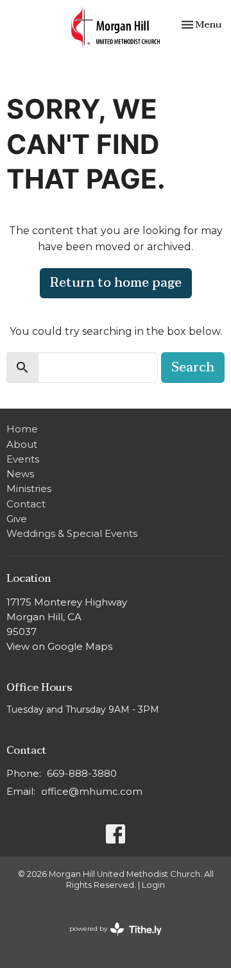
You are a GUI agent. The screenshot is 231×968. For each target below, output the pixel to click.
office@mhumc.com (91, 791)
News (20, 474)
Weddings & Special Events (71, 533)
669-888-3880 (82, 773)
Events (22, 459)
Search (192, 367)
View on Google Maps (59, 646)
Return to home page (116, 283)
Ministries (28, 488)
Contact (26, 504)
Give (16, 519)
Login (153, 885)
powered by (109, 939)
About (21, 444)
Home (22, 429)
